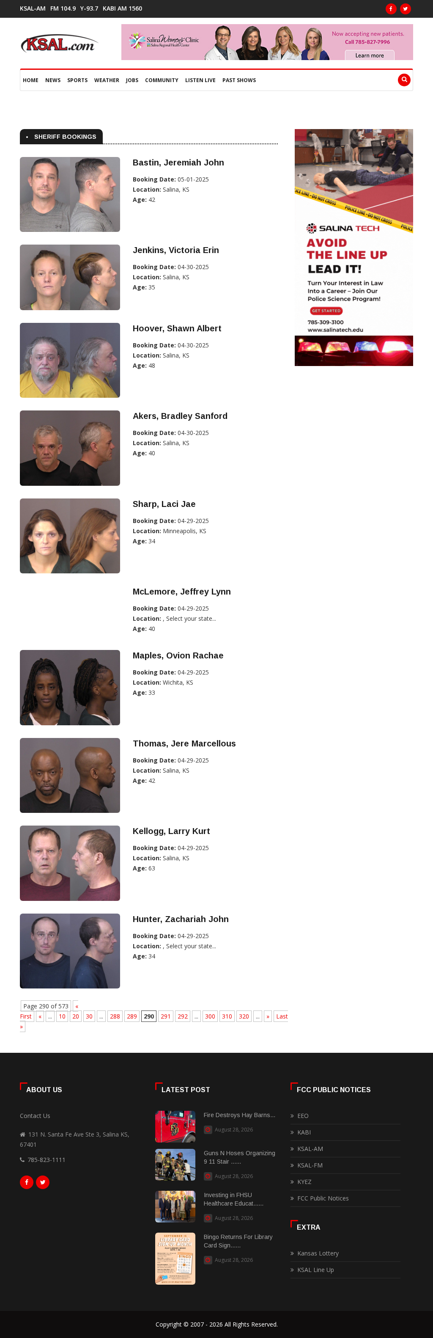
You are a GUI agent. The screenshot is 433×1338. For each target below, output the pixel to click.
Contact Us (35, 1116)
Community (161, 80)
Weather (106, 80)
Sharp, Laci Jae (164, 504)
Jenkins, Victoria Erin (176, 250)
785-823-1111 (46, 1160)
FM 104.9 (63, 8)
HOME (30, 80)
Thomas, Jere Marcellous (184, 743)
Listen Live (200, 80)
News (52, 80)
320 (244, 1016)
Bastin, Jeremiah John (178, 162)
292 (183, 1016)
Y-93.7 (89, 8)
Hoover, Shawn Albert (177, 328)
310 (227, 1016)
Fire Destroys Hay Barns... (239, 1115)
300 (210, 1016)
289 (132, 1016)
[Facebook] (391, 8)
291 (166, 1016)
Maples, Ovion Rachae (178, 655)
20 (75, 1016)
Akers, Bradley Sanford (180, 416)
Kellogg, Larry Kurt (171, 831)
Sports (77, 80)
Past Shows (239, 80)
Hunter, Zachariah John (181, 919)
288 (115, 1016)
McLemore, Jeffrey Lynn (182, 591)
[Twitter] (405, 8)
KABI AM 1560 (122, 8)
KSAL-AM (33, 8)
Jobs (132, 80)
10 (62, 1016)
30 (89, 1016)
